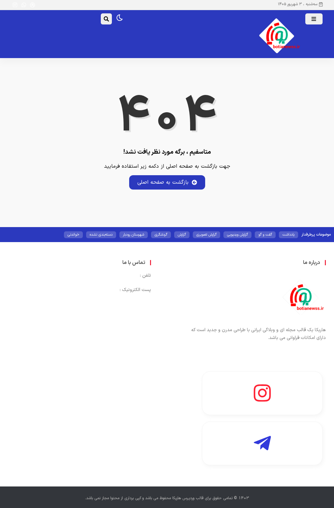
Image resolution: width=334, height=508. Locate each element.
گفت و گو (265, 235)
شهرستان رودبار (133, 235)
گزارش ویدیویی (237, 235)
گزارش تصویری (206, 235)
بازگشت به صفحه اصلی (163, 182)
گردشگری (161, 235)
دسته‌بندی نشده (101, 235)
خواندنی (73, 235)
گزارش (182, 235)
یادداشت (288, 235)
